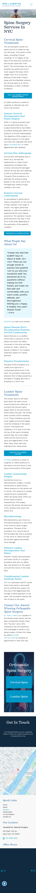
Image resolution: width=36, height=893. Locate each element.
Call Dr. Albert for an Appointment (18, 95)
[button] (18, 96)
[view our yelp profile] (5, 870)
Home (5, 805)
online (12, 638)
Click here (8, 322)
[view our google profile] (1, 870)
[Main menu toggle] (31, 4)
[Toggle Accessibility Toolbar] (4, 883)
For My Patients (8, 814)
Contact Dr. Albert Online (18, 453)
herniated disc (15, 145)
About (5, 807)
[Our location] (34, 870)
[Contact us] (32, 870)
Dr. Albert (8, 460)
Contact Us (7, 817)
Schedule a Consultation (17, 233)
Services (6, 809)
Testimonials (7, 812)
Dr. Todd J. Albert (11, 615)
